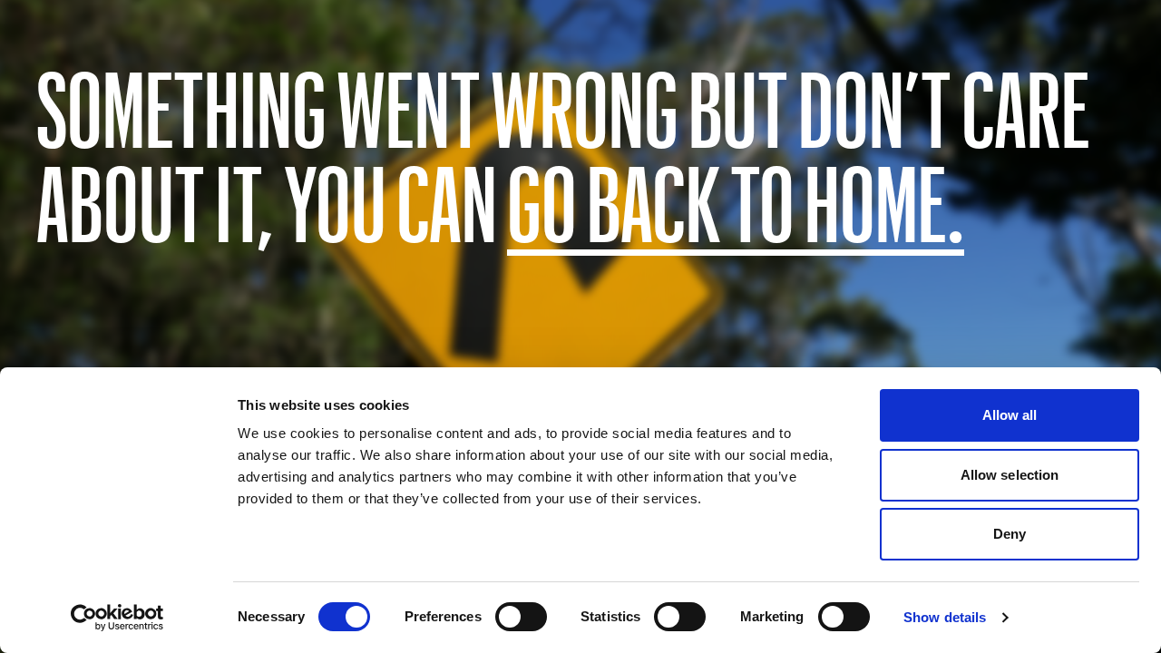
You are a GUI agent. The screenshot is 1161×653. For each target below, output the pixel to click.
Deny (1009, 533)
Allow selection (1010, 474)
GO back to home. (735, 201)
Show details (944, 617)
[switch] (521, 616)
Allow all (1010, 415)
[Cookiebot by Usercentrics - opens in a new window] (117, 617)
